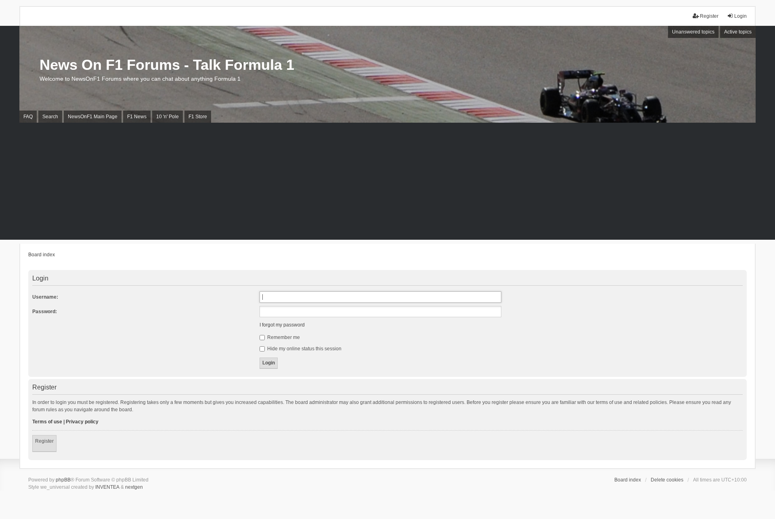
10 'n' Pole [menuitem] (167, 116)
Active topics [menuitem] (738, 32)
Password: (44, 311)
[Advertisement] (387, 183)
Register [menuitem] (709, 16)
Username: (45, 297)
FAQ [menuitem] (28, 116)
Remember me (283, 337)
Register (44, 441)
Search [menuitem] (50, 116)
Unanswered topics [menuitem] (693, 32)
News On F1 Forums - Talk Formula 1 (167, 65)
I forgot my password (282, 325)
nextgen (134, 487)
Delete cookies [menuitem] (667, 480)
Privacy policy (82, 422)
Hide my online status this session (303, 349)
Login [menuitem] (740, 16)
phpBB (63, 480)
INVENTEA (107, 487)
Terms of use (47, 422)
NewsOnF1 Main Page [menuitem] (92, 116)
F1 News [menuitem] (137, 116)
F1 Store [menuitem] (198, 116)
